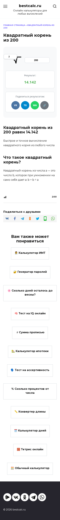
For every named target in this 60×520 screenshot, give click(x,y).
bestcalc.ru (30, 5)
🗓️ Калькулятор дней (30, 430)
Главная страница (14, 25)
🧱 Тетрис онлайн (30, 449)
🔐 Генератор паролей (30, 271)
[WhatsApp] (42, 497)
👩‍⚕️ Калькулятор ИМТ (30, 252)
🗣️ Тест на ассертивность (30, 369)
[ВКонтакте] (16, 497)
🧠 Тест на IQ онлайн (30, 313)
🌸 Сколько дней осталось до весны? (30, 292)
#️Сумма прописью (30, 332)
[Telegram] (33, 497)
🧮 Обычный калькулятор (30, 468)
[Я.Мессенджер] (7, 497)
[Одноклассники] (25, 497)
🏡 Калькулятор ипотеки (30, 351)
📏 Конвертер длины (30, 411)
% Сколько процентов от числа (30, 390)
